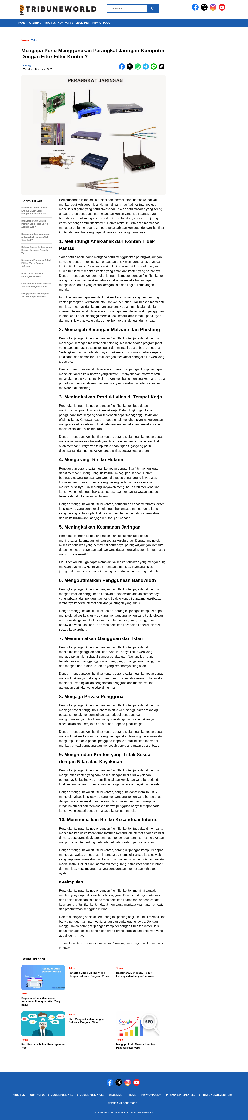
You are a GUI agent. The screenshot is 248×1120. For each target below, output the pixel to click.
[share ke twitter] (131, 68)
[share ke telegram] (147, 68)
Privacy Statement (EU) (181, 1095)
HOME (21, 22)
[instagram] (214, 9)
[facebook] (196, 9)
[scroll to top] (237, 1114)
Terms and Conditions (122, 1103)
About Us (50, 22)
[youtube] (223, 9)
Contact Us (65, 22)
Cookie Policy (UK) (92, 1095)
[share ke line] (154, 68)
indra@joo (29, 65)
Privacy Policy (102, 22)
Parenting (34, 22)
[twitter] (205, 9)
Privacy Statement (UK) (217, 1095)
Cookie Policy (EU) (62, 1095)
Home (132, 1095)
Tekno (35, 40)
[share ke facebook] (123, 68)
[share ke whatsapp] (139, 68)
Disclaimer (83, 22)
